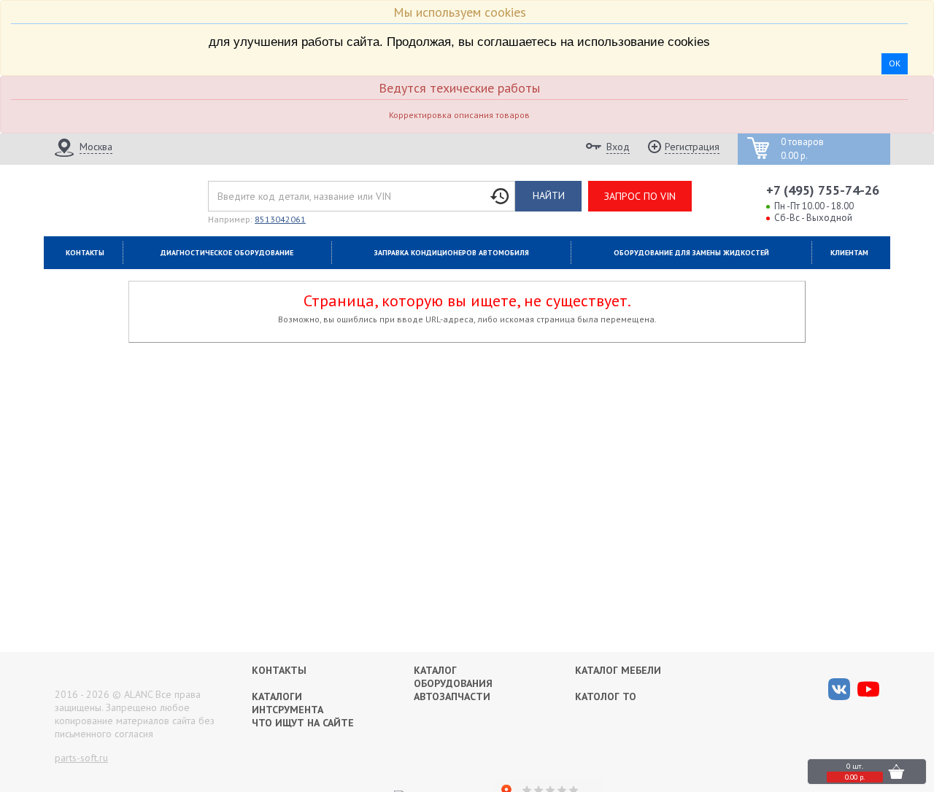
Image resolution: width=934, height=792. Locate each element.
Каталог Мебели (618, 670)
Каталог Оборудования (453, 677)
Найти (549, 195)
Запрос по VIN (640, 196)
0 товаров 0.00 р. (802, 149)
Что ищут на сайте (303, 722)
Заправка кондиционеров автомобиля (451, 252)
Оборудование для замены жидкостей (691, 252)
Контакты (85, 252)
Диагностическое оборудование (227, 252)
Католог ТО (605, 696)
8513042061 (280, 219)
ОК (894, 63)
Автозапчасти (452, 696)
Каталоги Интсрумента (287, 703)
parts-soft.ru (81, 757)
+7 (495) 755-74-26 (822, 190)
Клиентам (849, 252)
